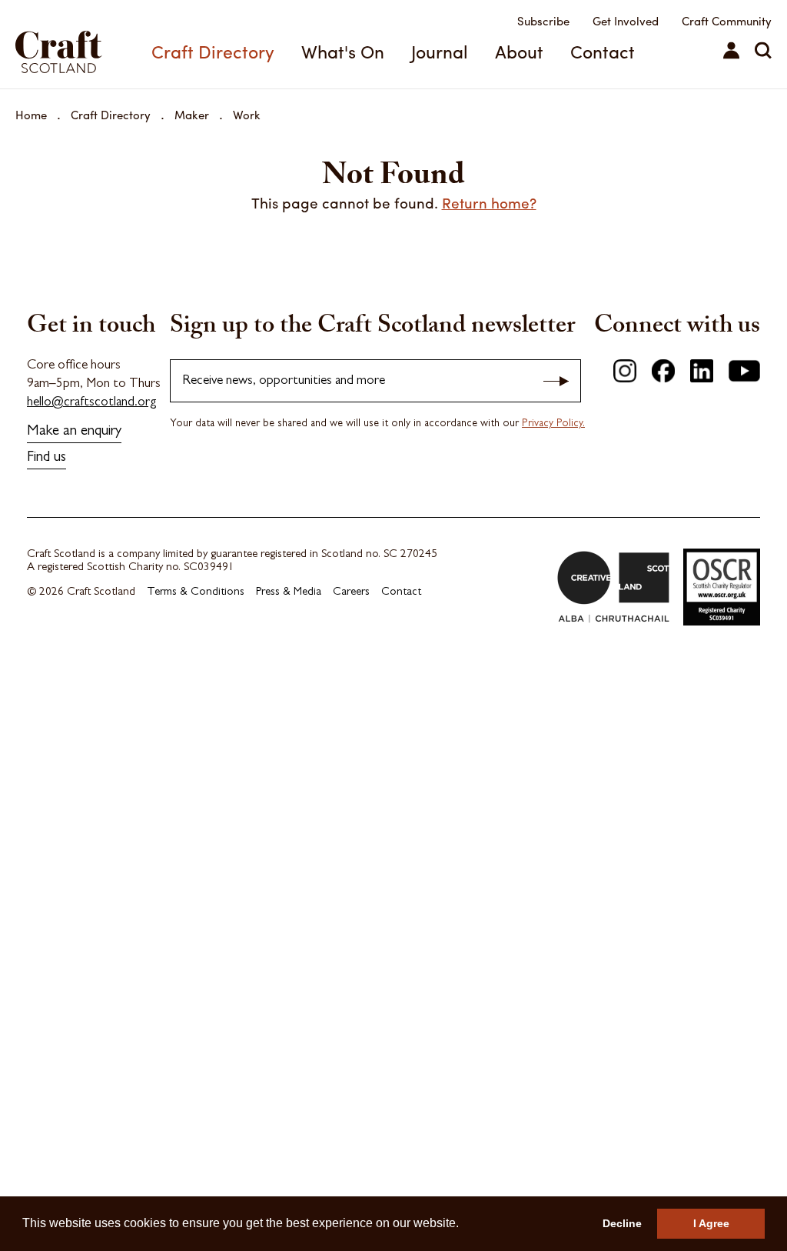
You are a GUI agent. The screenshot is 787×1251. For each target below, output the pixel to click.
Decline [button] (622, 1223)
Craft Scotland (73, 44)
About (519, 51)
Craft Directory (212, 51)
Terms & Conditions (195, 593)
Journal (439, 51)
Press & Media (288, 593)
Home (31, 114)
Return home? (489, 202)
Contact (602, 51)
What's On (342, 51)
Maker (191, 114)
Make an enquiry (74, 432)
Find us (46, 458)
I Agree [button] (711, 1223)
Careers (351, 593)
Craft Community (727, 20)
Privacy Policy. (553, 424)
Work (247, 114)
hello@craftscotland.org (92, 402)
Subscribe (543, 20)
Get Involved (626, 20)
